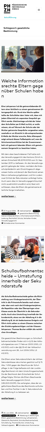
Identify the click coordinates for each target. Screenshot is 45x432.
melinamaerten (25, 211)
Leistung (4, 218)
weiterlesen (8, 196)
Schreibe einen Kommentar (14, 223)
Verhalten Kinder (30, 218)
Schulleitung (6, 423)
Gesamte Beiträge (8, 213)
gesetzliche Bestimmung (29, 213)
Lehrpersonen (31, 418)
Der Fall (36, 211)
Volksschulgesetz (7, 425)
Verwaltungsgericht (9, 221)
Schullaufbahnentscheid (28, 420)
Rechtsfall (13, 218)
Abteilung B (34, 415)
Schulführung (10, 17)
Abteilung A (24, 415)
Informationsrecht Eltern (30, 216)
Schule (20, 218)
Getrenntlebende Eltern (10, 216)
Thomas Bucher (18, 423)
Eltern (3, 418)
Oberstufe (5, 420)
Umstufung (29, 423)
